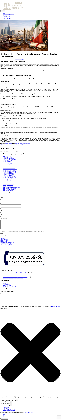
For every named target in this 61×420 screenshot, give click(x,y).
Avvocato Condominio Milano (8, 162)
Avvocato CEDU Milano (7, 160)
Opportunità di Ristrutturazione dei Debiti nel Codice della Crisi (15, 272)
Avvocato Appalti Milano (7, 157)
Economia (10, 143)
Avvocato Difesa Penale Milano (9, 164)
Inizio (4, 13)
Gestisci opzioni (6, 407)
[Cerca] (17, 151)
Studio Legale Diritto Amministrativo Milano (11, 187)
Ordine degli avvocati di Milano (6, 243)
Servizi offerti (5, 15)
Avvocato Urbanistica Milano (8, 184)
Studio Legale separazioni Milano (9, 189)
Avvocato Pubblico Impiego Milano (9, 181)
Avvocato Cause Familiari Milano (9, 159)
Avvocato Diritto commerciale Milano (10, 169)
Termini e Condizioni (7, 285)
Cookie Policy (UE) (6, 284)
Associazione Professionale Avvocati (7, 245)
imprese (28, 143)
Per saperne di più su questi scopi (9, 410)
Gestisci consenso (4, 418)
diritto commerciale (23, 143)
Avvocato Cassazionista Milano (9, 158)
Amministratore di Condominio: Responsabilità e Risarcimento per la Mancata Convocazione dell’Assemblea (21, 146)
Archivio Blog (3, 291)
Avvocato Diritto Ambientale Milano (10, 165)
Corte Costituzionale (4, 241)
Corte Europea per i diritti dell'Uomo (7, 242)
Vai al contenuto (3, 0)
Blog (4, 17)
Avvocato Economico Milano (8, 174)
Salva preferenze (20, 412)
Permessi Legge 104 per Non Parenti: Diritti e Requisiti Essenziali (13, 144)
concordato (17, 143)
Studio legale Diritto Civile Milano (9, 188)
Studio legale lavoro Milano (8, 185)
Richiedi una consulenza (7, 18)
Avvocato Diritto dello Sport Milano (9, 170)
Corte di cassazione (4, 239)
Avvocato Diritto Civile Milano (9, 168)
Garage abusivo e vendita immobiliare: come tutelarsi (13, 278)
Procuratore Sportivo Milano (8, 186)
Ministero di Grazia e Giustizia (6, 244)
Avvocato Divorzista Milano (8, 173)
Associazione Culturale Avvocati (6, 246)
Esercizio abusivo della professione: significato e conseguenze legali (15, 277)
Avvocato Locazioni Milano (8, 178)
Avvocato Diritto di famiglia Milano (9, 172)
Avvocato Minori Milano (7, 180)
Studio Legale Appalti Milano (8, 190)
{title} (4, 414)
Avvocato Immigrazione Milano (9, 176)
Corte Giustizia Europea (5, 240)
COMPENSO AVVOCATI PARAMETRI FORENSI (10, 247)
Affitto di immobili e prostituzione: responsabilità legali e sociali (15, 274)
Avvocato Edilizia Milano (8, 175)
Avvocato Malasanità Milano (8, 179)
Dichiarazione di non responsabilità (9, 286)
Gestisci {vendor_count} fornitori (9, 409)
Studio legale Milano (7, 156)
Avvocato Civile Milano (7, 161)
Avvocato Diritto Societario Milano (9, 171)
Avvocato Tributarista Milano (8, 182)
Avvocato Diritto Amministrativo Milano (10, 166)
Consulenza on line (6, 16)
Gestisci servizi (6, 408)
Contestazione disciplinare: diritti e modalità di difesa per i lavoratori (15, 276)
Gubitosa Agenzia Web (55, 306)
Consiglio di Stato (3, 238)
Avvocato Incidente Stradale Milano (9, 177)
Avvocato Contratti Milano (8, 163)
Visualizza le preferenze (12, 412)
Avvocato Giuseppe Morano (8, 14)
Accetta (2, 412)
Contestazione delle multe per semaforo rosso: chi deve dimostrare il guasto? (17, 273)
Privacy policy (5, 283)
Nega (6, 412)
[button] (30, 352)
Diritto (6, 143)
